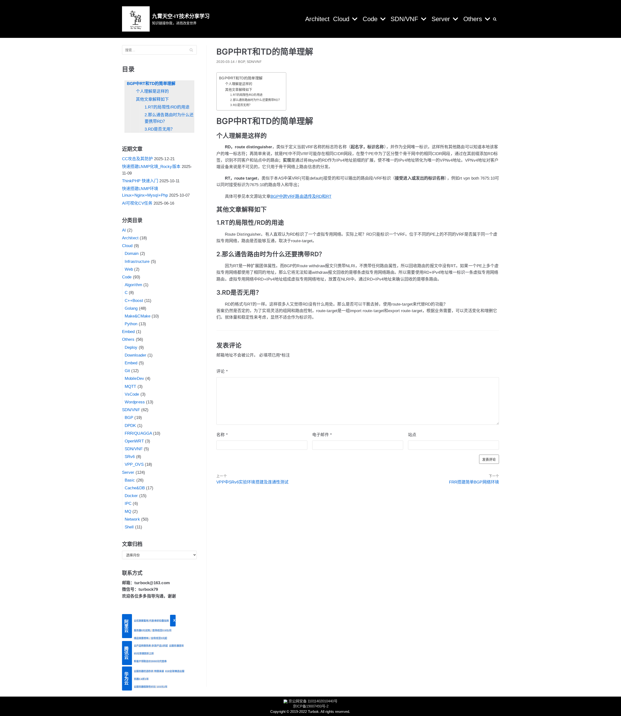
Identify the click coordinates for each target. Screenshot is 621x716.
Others (128, 339)
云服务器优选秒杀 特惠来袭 (149, 671)
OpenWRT (134, 441)
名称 (222, 435)
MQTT (130, 386)
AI (124, 230)
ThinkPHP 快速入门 (140, 181)
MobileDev (134, 378)
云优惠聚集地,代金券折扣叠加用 (151, 620)
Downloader (135, 355)
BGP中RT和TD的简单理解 (151, 83)
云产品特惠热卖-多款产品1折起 (151, 645)
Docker (131, 495)
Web (129, 269)
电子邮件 (322, 435)
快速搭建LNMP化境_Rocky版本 (151, 166)
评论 (222, 371)
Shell (129, 527)
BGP (129, 417)
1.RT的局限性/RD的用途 (167, 107)
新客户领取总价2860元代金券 (150, 661)
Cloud (127, 245)
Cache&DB (135, 488)
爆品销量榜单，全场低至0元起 (150, 638)
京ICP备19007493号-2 (310, 706)
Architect (317, 19)
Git (127, 370)
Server (128, 472)
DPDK (130, 425)
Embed (128, 331)
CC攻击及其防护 (137, 159)
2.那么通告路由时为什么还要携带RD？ (169, 118)
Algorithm (133, 285)
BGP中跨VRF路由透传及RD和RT (301, 196)
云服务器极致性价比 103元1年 (151, 686)
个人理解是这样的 (152, 91)
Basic (130, 480)
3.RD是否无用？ (160, 129)
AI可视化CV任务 (137, 203)
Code (126, 277)
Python (131, 324)
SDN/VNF (131, 410)
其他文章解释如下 (152, 99)
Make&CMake (137, 316)
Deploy (131, 347)
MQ (128, 511)
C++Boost (134, 300)
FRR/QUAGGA (138, 433)
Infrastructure (137, 261)
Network (132, 519)
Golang (131, 308)
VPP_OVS (134, 464)
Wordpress (135, 402)
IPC (128, 503)
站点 (412, 435)
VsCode (132, 394)
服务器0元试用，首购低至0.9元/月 (153, 630)
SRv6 (130, 456)
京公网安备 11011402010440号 (312, 701)
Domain (132, 253)
